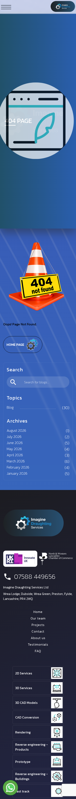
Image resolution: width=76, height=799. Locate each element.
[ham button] (6, 7)
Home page (15, 344)
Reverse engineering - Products (31, 747)
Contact (38, 631)
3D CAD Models (26, 702)
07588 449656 (35, 576)
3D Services (23, 687)
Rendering (23, 732)
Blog (10, 407)
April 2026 (15, 455)
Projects (38, 624)
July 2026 (14, 436)
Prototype (22, 761)
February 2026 (18, 467)
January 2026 (17, 473)
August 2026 (16, 430)
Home (38, 611)
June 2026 (15, 442)
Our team (38, 618)
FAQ (38, 650)
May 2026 (14, 449)
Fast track (22, 791)
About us (38, 637)
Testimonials (38, 644)
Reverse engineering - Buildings (31, 776)
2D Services (23, 673)
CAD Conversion (27, 717)
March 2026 (16, 461)
